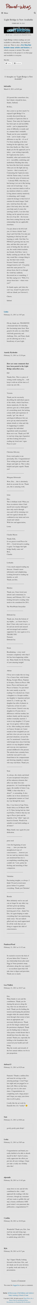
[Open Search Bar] (35, 12)
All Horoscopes (12, 1293)
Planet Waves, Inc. (28, 1298)
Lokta (6, 311)
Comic (26, 1295)
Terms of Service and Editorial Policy (18, 1300)
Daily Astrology (13, 1295)
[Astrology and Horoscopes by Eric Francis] (18, 7)
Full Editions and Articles (25, 1293)
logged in (16, 1285)
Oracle (21, 1295)
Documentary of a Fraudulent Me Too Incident (18, 1302)
